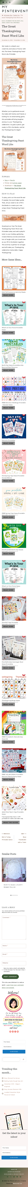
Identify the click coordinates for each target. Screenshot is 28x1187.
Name (5, 946)
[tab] (10, 895)
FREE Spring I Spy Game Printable (13, 513)
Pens (6, 180)
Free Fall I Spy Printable (10, 622)
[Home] (2, 15)
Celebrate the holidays (13, 20)
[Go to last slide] (4, 876)
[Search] (23, 1059)
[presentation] (14, 870)
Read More (8, 295)
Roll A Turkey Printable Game (7, 836)
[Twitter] (10, 1176)
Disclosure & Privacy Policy (14, 1174)
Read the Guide (10, 822)
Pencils (12, 180)
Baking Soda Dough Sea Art (13, 1081)
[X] (6, 2)
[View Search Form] (24, 2)
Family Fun (9, 22)
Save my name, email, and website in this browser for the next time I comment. (14, 969)
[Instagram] (9, 2)
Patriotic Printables (8, 440)
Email (5, 954)
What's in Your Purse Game (11, 586)
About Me (14, 1169)
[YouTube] (17, 1176)
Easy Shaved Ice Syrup (12, 1078)
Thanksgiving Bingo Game (11, 700)
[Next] (23, 876)
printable (17, 22)
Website (5, 963)
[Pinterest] (20, 1176)
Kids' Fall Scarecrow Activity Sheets (14, 292)
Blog (3, 20)
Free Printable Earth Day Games (12, 550)
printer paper (17, 183)
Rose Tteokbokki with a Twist (22, 838)
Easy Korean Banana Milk (12, 1089)
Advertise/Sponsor (14, 1171)
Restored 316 (17, 1183)
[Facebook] (3, 2)
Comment (6, 917)
